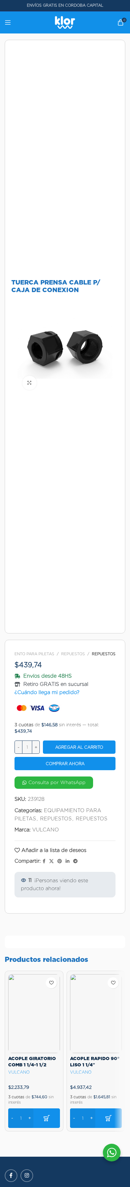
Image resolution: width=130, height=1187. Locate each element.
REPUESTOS (73, 653)
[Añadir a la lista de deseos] (51, 982)
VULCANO (45, 830)
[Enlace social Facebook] (44, 861)
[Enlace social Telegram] (75, 861)
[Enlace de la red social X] (51, 861)
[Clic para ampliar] (29, 383)
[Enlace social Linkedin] (67, 861)
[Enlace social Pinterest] (60, 861)
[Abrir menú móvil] (8, 22)
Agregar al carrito (79, 747)
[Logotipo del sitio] (65, 22)
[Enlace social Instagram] (27, 1175)
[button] (34, 1118)
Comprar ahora (65, 763)
